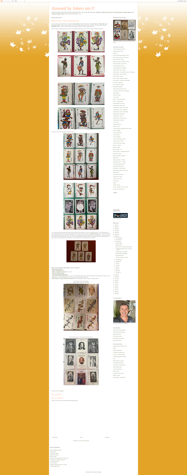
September (118, 259)
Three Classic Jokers (117, 176)
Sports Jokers (116, 172)
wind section (94, 23)
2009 (116, 293)
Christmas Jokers (117, 95)
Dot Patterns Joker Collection (119, 365)
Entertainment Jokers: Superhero (120, 109)
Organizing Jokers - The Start (119, 161)
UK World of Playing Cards (119, 352)
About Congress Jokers (118, 51)
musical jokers (76, 23)
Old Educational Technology (119, 332)
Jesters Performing (117, 132)
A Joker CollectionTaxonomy (119, 49)
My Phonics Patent (117, 340)
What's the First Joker (106, 12)
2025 (116, 227)
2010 (116, 291)
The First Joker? (53, 463)
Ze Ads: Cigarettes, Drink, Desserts (120, 187)
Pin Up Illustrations (120, 255)
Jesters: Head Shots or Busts (119, 139)
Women (114, 182)
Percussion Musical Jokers (58, 273)
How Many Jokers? (117, 124)
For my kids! (116, 122)
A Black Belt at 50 (117, 334)
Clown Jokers (116, 97)
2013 (116, 286)
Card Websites (116, 93)
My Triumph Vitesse (117, 336)
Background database (117, 86)
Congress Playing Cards (118, 373)
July (117, 263)
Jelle (114, 358)
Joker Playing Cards (117, 367)
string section (102, 23)
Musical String (94, 233)
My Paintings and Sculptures (119, 330)
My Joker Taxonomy (118, 12)
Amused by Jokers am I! (72, 8)
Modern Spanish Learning (118, 338)
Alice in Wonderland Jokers (56, 450)
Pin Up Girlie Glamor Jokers (119, 164)
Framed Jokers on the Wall (121, 251)
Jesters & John (116, 126)
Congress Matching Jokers (58, 13)
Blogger (99, 472)
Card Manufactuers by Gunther (119, 356)
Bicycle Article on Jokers (118, 360)
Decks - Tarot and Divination (119, 99)
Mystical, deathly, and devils (119, 155)
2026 (116, 225)
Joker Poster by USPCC (118, 141)
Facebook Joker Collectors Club (120, 346)
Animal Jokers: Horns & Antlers (120, 74)
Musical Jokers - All (117, 149)
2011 (116, 289)
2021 (116, 234)
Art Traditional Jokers (54, 461)
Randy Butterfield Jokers (118, 166)
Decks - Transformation (118, 101)
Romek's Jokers (116, 375)
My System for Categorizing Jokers (57, 459)
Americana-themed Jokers (118, 65)
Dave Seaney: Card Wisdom (119, 377)
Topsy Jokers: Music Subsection (59, 275)
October (118, 241)
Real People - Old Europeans (119, 168)
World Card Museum (117, 350)
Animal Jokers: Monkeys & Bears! (120, 78)
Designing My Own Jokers (118, 103)
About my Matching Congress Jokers (121, 55)
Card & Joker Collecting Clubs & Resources (59, 458)
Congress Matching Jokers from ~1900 (58, 464)
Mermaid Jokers (116, 147)
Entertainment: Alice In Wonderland (120, 111)
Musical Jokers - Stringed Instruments (121, 151)
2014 (116, 284)
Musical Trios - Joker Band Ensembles (124, 246)
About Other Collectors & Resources (121, 57)
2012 (116, 287)
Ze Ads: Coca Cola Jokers (118, 189)
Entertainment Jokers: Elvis (119, 105)
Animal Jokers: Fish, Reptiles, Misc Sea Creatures (124, 72)
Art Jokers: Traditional (118, 82)
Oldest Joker (116, 157)
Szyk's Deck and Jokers (118, 174)
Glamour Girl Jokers (54, 454)
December (118, 237)
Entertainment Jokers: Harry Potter (120, 107)
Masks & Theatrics (117, 145)
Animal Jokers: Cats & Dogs (119, 70)
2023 (116, 230)
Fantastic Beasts (127, 12)
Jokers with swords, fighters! (119, 143)
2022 (116, 232)
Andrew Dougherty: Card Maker (119, 67)
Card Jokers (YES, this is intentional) (121, 90)
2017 (116, 278)
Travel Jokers (116, 180)
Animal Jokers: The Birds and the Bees (121, 80)
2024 (116, 228)
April (117, 268)
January (118, 272)
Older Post (107, 437)
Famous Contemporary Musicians (59, 274)
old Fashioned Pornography (121, 253)
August (117, 261)
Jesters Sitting (116, 134)
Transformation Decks (54, 466)
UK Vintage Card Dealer (118, 362)
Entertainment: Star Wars (118, 120)
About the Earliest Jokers (118, 59)
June (117, 265)
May (117, 267)
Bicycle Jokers (53, 456)
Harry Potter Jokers (54, 453)
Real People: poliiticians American (120, 170)
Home (81, 437)
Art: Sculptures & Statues (118, 84)
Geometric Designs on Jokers (122, 257)
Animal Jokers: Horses (118, 76)
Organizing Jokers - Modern (119, 159)
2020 (116, 236)
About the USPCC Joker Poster (120, 63)
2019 (116, 274)
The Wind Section (60, 270)
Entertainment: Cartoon (118, 116)
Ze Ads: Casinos (116, 184)
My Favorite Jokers (117, 153)
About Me (115, 53)
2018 (116, 276)
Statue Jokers (53, 451)
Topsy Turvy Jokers (117, 178)
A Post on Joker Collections (119, 354)
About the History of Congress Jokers (121, 61)
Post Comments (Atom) (84, 440)
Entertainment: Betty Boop (118, 113)
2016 (116, 280)
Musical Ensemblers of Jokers (59, 271)
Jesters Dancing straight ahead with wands (122, 128)
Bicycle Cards (116, 371)
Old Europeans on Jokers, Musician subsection (63, 278)
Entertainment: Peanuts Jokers (119, 118)
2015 (116, 282)
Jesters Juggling (116, 130)
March (117, 270)
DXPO (114, 348)
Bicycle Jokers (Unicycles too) (119, 88)
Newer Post (55, 437)
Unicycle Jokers (119, 243)
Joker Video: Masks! (117, 369)
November (118, 239)
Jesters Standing (116, 136)
